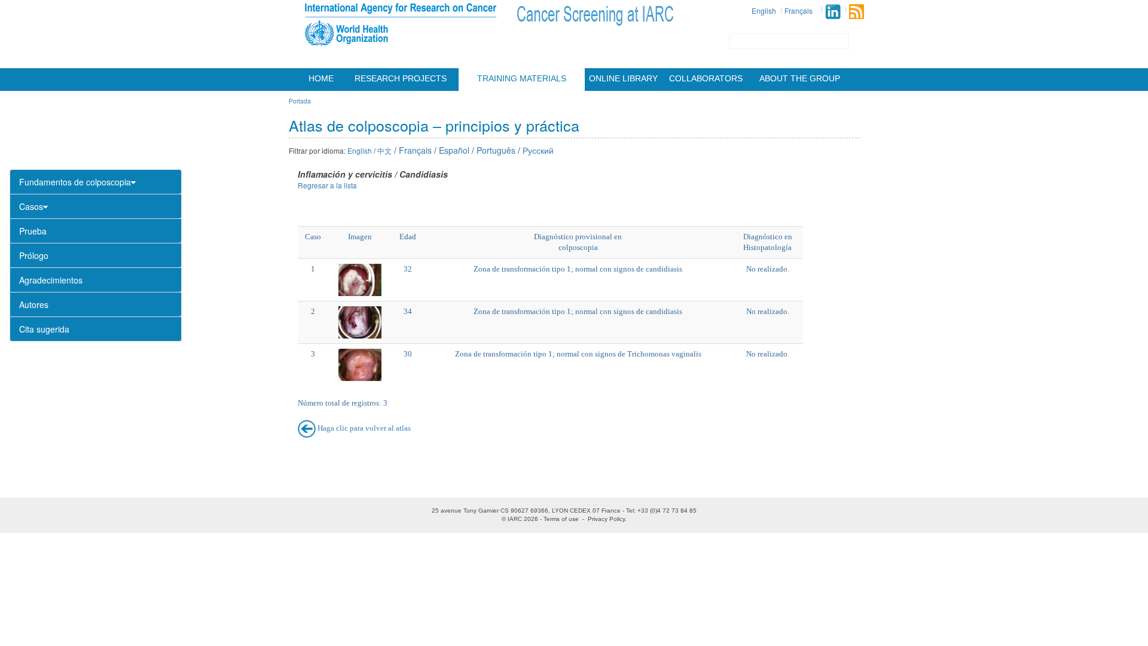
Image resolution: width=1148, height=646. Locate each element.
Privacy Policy (606, 519)
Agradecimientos (51, 280)
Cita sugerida (44, 329)
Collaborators (706, 78)
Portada (300, 101)
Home (321, 78)
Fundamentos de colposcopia (75, 182)
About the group (799, 78)
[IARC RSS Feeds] (856, 11)
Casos (31, 206)
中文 (384, 150)
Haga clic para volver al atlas (364, 427)
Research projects (401, 78)
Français (798, 10)
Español (454, 150)
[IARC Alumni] (833, 11)
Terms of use (561, 519)
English (764, 10)
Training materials (521, 78)
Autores (33, 304)
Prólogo (33, 255)
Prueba (33, 231)
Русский (538, 150)
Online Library (623, 78)
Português (496, 150)
